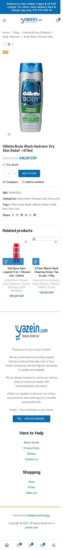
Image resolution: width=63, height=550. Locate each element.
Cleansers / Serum (19, 283)
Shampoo (13, 287)
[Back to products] (9, 44)
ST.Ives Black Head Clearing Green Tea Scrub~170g (46, 272)
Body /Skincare (11, 36)
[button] (35, 261)
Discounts (54, 198)
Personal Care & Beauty (37, 32)
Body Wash (24, 204)
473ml (13, 204)
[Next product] (13, 44)
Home (6, 32)
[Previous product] (5, 44)
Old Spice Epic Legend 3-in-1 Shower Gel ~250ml (17, 272)
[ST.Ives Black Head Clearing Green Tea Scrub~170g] (46, 251)
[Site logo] (31, 20)
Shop (16, 32)
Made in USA (49, 204)
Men (5, 208)
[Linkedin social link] (26, 215)
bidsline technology (38, 515)
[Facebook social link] (13, 215)
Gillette (36, 204)
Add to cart (29, 173)
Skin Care (14, 208)
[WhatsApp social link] (30, 215)
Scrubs (51, 287)
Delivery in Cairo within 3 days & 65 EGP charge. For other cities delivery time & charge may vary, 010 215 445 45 (31, 7)
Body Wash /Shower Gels (38, 36)
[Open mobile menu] (4, 20)
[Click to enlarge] (9, 134)
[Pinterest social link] (21, 215)
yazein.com (31, 527)
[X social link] (17, 215)
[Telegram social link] (34, 215)
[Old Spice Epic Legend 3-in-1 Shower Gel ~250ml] (17, 251)
